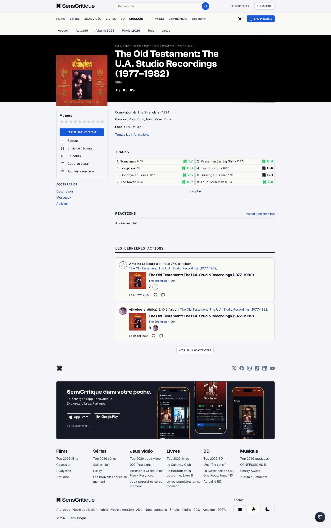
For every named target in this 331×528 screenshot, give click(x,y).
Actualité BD (212, 481)
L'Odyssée (63, 471)
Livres (173, 451)
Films (62, 451)
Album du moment (253, 477)
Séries (100, 451)
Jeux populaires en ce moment (146, 484)
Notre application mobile (90, 510)
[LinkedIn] (264, 369)
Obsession (63, 465)
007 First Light (140, 465)
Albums (137, 45)
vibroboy (136, 309)
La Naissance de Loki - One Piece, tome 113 (219, 473)
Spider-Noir (101, 465)
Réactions (125, 213)
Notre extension (122, 510)
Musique (249, 451)
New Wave (154, 119)
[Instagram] (249, 369)
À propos (63, 510)
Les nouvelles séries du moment (110, 479)
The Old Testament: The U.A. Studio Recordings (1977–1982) (174, 45)
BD (206, 451)
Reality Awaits (250, 471)
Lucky (97, 471)
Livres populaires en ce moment (184, 484)
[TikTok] (257, 369)
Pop (146, 45)
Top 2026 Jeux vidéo (145, 458)
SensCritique (122, 45)
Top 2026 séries (104, 458)
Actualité (62, 477)
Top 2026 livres (178, 458)
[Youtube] (272, 369)
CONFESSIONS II (253, 465)
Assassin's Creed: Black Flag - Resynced (147, 473)
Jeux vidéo (141, 451)
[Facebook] (241, 369)
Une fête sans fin (215, 465)
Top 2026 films (67, 458)
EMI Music (133, 127)
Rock (140, 119)
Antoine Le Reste (142, 264)
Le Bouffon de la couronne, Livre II (180, 473)
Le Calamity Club (179, 465)
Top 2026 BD (213, 458)
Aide (139, 510)
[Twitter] (234, 369)
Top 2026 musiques (254, 458)
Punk (167, 119)
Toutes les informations (132, 134)
